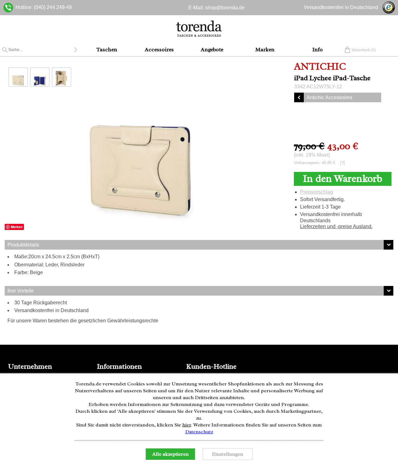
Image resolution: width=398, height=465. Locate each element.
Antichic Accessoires (329, 97)
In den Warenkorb (342, 178)
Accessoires (159, 49)
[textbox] (41, 49)
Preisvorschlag (316, 192)
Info (317, 49)
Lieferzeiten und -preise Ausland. (336, 226)
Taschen (106, 49)
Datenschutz (199, 432)
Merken (17, 226)
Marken (265, 49)
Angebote (212, 49)
